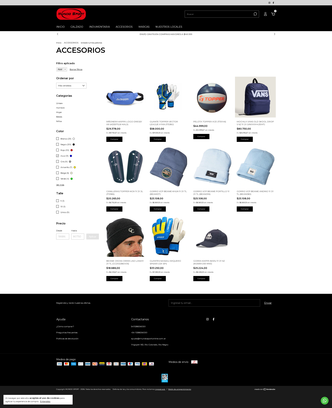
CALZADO (77, 26)
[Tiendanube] (265, 389)
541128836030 (138, 326)
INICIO (60, 26)
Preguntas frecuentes (66, 332)
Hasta (74, 230)
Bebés (59, 116)
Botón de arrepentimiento (179, 389)
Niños (59, 121)
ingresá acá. (160, 389)
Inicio (58, 42)
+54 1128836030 (139, 332)
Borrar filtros (76, 69)
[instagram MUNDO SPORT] (269, 2)
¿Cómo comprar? (65, 326)
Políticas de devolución (67, 338)
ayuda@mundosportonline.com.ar (148, 338)
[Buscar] (255, 14)
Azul (60, 69)
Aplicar (92, 236)
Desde (59, 230)
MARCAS (144, 26)
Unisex (59, 103)
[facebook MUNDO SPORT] (273, 2)
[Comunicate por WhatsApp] (325, 401)
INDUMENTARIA (99, 26)
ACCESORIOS (124, 26)
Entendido (45, 401)
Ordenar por (65, 78)
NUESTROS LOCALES (168, 26)
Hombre (60, 107)
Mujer (59, 112)
